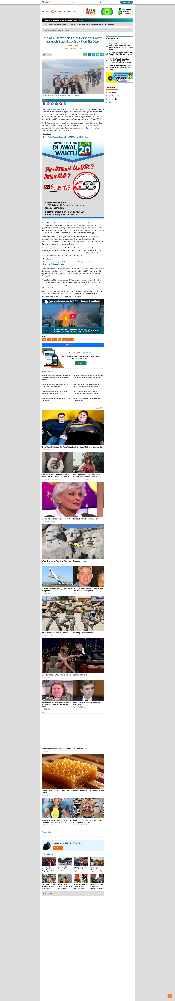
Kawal (54, 340)
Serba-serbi (69, 20)
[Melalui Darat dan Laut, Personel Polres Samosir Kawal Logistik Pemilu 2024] (73, 76)
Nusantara (55, 20)
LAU (59, 340)
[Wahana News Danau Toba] (60, 11)
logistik (52, 248)
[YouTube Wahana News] (60, 103)
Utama (47, 20)
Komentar (48, 55)
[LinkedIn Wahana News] (56, 103)
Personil (71, 340)
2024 (43, 125)
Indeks (81, 20)
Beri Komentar (74, 345)
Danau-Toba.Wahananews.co (52, 109)
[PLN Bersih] (108, 11)
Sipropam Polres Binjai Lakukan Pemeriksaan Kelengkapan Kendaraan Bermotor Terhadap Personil (56, 377)
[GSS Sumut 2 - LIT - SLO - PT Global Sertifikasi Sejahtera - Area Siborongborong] (73, 180)
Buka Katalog (58, 848)
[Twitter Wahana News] (52, 103)
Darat (49, 340)
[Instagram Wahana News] (48, 103)
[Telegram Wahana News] (65, 103)
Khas (62, 20)
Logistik (65, 340)
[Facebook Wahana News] (44, 103)
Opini (76, 20)
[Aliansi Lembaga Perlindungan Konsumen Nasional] (119, 77)
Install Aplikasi (80, 363)
